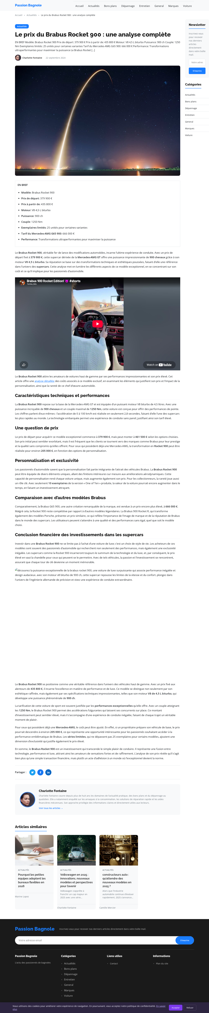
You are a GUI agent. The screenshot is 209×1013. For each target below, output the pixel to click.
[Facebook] (40, 772)
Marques (173, 6)
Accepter (176, 1007)
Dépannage (128, 6)
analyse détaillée (44, 381)
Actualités (93, 6)
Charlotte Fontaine (53, 791)
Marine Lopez (22, 896)
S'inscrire (197, 70)
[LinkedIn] (48, 772)
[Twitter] (32, 772)
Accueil (79, 6)
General (159, 6)
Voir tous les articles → (51, 808)
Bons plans (110, 6)
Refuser (190, 1007)
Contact (113, 963)
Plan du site (161, 963)
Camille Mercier (107, 907)
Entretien (144, 6)
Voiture (187, 6)
